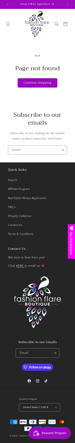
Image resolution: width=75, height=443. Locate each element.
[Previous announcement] (7, 4)
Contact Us (15, 225)
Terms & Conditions (21, 234)
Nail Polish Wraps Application (27, 198)
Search (12, 180)
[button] (8, 24)
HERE (20, 265)
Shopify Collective (20, 216)
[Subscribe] (62, 150)
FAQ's (12, 207)
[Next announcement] (67, 4)
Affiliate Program (19, 189)
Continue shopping (37, 82)
